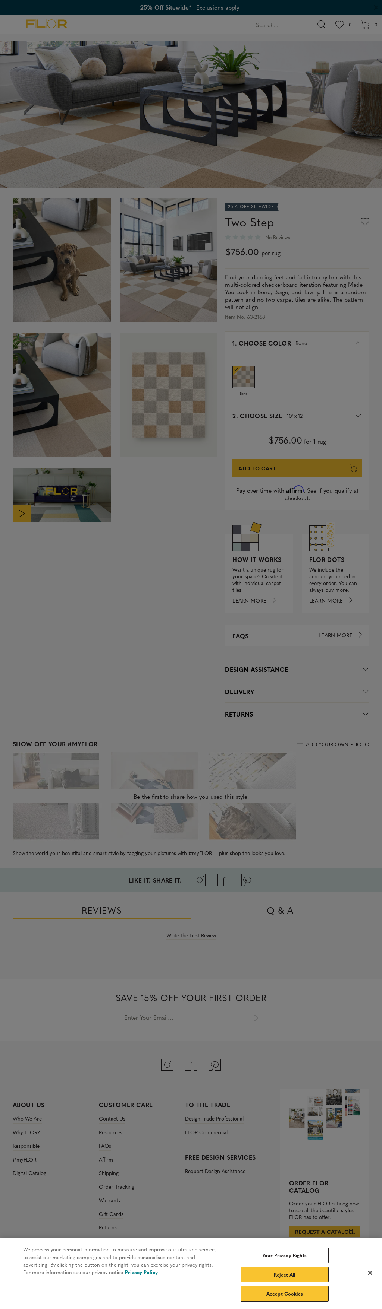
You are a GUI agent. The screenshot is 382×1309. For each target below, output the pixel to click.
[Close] (370, 1273)
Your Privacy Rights (284, 1255)
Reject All (284, 1274)
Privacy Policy (141, 1271)
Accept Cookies (284, 1293)
